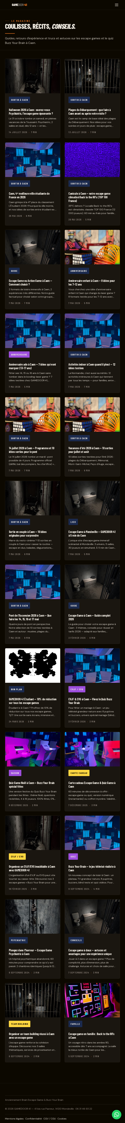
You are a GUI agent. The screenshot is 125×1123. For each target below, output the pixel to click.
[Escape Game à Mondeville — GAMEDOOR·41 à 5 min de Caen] (92, 520)
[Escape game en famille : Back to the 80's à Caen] (92, 1022)
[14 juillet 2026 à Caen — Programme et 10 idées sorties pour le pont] (32, 436)
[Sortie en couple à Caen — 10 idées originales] (32, 520)
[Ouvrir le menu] (116, 5)
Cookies (61, 1118)
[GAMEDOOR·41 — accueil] (19, 4)
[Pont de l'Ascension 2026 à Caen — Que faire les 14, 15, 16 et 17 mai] (32, 604)
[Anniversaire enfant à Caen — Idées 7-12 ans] (92, 269)
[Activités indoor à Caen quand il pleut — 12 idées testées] (92, 353)
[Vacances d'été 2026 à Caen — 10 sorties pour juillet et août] (92, 436)
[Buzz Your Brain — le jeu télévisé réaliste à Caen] (92, 855)
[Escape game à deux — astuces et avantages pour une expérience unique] (92, 938)
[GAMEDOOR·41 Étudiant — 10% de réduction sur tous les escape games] (32, 687)
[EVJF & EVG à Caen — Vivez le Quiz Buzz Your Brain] (92, 687)
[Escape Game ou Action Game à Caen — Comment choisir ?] (32, 269)
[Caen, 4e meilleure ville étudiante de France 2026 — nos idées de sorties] (32, 184)
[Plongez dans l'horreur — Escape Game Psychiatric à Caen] (32, 938)
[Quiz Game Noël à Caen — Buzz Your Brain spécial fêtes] (32, 771)
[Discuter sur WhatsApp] (116, 1114)
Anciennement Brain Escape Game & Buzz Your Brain (34, 1100)
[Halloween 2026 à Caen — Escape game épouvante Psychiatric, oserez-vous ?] (32, 98)
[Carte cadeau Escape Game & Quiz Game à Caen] (92, 771)
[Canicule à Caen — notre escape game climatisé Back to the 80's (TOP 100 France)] (92, 184)
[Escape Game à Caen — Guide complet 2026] (92, 604)
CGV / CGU (49, 1118)
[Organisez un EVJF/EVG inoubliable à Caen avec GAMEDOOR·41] (32, 855)
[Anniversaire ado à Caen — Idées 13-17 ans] (32, 353)
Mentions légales (14, 1118)
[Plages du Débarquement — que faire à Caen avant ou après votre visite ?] (92, 98)
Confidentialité (33, 1118)
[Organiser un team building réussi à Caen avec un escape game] (32, 1022)
